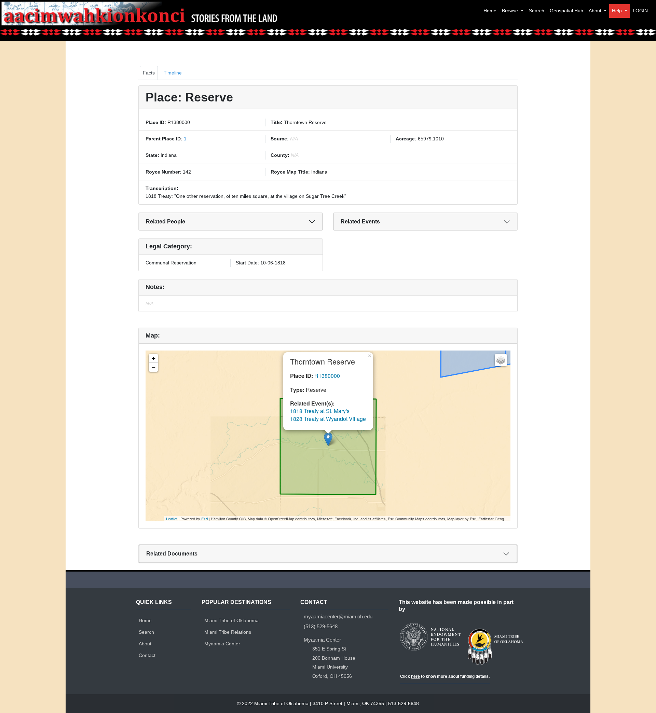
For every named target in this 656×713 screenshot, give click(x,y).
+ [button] (153, 358)
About (596, 10)
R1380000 (327, 376)
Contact (147, 655)
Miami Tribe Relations (227, 632)
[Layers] (501, 360)
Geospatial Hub (566, 10)
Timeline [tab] (173, 73)
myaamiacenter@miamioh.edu (338, 616)
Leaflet (171, 518)
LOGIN (640, 10)
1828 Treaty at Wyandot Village (328, 419)
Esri (204, 518)
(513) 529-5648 (321, 626)
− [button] (153, 367)
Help (617, 10)
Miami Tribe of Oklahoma (231, 620)
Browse (510, 10)
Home (489, 10)
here (415, 676)
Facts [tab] (149, 73)
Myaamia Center (222, 643)
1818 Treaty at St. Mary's (320, 411)
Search (536, 10)
